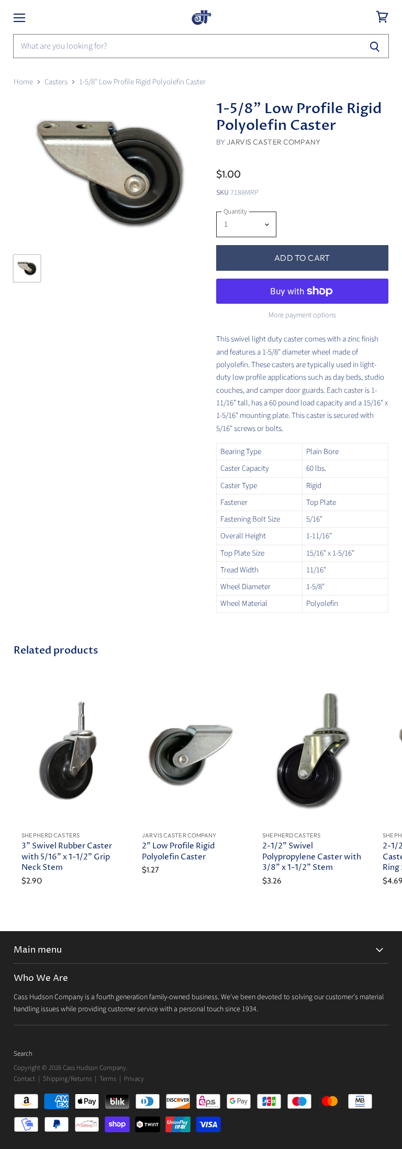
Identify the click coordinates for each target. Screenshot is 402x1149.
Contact (24, 1079)
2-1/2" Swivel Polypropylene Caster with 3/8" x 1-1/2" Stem (311, 856)
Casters (56, 82)
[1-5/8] (110, 173)
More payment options (302, 315)
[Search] (375, 46)
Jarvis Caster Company (273, 142)
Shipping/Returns (67, 1079)
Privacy (134, 1079)
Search (23, 1053)
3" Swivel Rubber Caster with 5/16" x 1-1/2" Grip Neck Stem (66, 856)
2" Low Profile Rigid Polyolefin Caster (178, 851)
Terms (107, 1079)
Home (23, 82)
